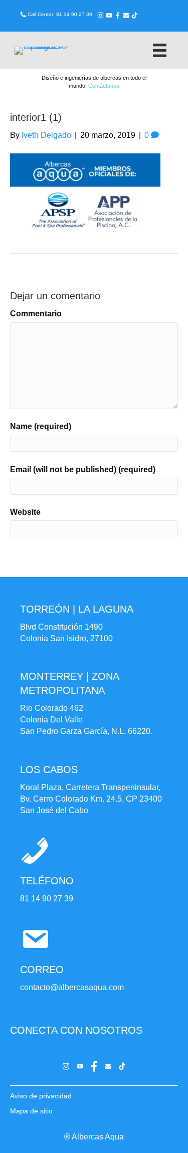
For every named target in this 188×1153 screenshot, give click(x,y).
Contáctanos (103, 86)
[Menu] (159, 50)
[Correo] (126, 15)
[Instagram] (100, 15)
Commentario (36, 313)
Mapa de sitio (31, 1111)
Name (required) (40, 426)
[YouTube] (109, 15)
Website (25, 512)
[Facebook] (117, 15)
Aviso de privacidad (41, 1096)
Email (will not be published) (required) (82, 469)
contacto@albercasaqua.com (72, 987)
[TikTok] (134, 15)
